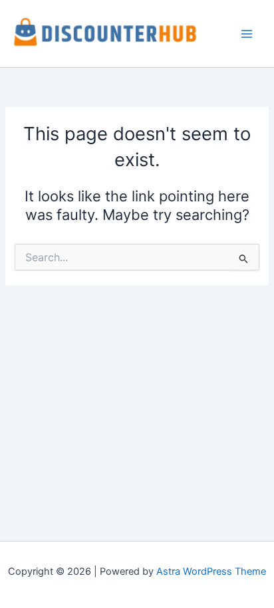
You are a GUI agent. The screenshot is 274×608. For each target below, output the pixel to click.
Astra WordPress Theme (211, 571)
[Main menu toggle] (247, 34)
